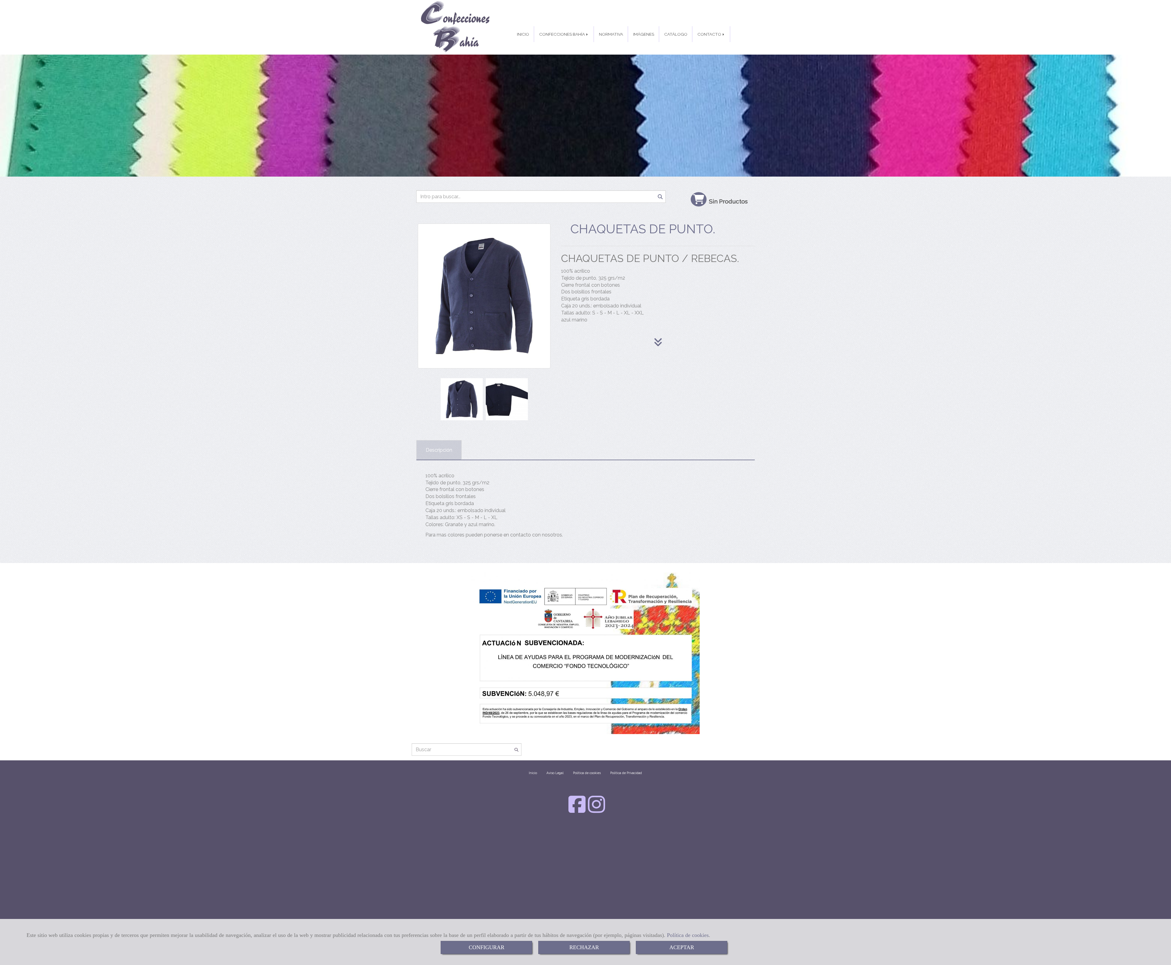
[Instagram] (596, 810)
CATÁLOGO (675, 34)
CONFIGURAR (486, 947)
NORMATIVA (611, 34)
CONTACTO (709, 34)
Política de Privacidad (626, 773)
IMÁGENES (643, 34)
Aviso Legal (555, 773)
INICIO (523, 34)
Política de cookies (688, 935)
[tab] (439, 450)
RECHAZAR (584, 947)
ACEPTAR (681, 947)
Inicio (533, 773)
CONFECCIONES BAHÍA (562, 34)
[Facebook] (577, 810)
